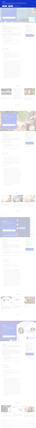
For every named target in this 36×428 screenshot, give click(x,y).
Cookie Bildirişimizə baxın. (10, 4)
